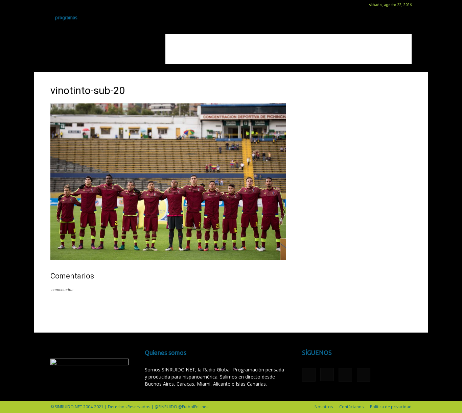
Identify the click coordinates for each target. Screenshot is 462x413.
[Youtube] (89, 4)
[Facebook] (55, 4)
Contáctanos (351, 407)
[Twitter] (78, 4)
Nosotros (324, 407)
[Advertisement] (288, 49)
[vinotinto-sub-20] (168, 258)
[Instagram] (67, 4)
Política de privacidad (391, 407)
